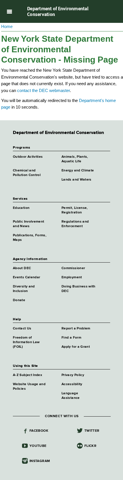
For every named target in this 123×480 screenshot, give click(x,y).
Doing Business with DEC (78, 289)
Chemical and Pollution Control (27, 173)
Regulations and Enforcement (75, 224)
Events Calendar (26, 277)
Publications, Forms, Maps (29, 238)
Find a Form (71, 337)
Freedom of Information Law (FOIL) (26, 342)
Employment (71, 277)
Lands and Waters (76, 179)
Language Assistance (70, 396)
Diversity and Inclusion (24, 289)
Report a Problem (75, 328)
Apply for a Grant (75, 347)
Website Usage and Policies (29, 387)
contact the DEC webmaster (43, 90)
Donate (19, 300)
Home (7, 26)
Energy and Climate (77, 170)
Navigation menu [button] (9, 11)
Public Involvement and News (28, 224)
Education (21, 208)
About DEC (22, 268)
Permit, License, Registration (74, 210)
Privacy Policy (72, 375)
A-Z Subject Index (27, 375)
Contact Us (22, 328)
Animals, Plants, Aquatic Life (74, 159)
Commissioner (73, 268)
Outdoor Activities (28, 157)
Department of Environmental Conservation (57, 11)
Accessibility (71, 384)
